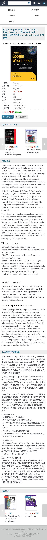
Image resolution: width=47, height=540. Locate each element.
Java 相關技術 (19, 108)
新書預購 (35, 9)
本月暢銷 (35, 15)
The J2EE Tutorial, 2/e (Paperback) (33, 150)
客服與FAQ (21, 529)
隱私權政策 (39, 529)
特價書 (11, 21)
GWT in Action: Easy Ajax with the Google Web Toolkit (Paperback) (13, 520)
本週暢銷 (11, 15)
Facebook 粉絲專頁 (8, 529)
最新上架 (11, 9)
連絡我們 (30, 529)
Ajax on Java (30, 516)
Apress (16, 83)
